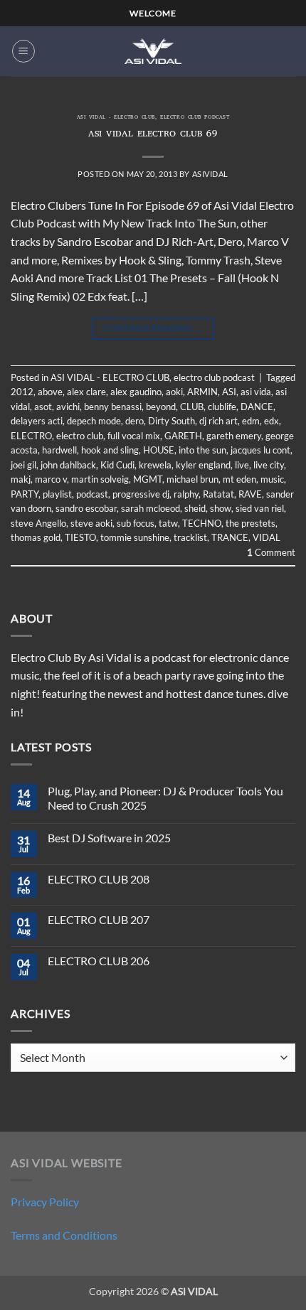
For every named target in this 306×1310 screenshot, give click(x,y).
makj (21, 479)
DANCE (257, 406)
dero (134, 420)
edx (271, 420)
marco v (51, 479)
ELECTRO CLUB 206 (98, 960)
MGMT (147, 479)
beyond (161, 406)
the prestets (250, 523)
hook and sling (110, 450)
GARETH (183, 435)
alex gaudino (136, 391)
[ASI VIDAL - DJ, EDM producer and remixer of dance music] (153, 50)
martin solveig (100, 479)
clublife (222, 406)
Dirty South (171, 420)
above (50, 391)
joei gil (23, 465)
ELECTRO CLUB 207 (98, 919)
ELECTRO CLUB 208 (98, 879)
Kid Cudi (117, 465)
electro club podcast (194, 118)
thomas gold (35, 537)
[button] (23, 51)
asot (43, 406)
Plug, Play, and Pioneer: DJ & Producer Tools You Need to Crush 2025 (165, 797)
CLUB (192, 406)
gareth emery (233, 435)
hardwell (59, 450)
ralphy (186, 494)
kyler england (203, 465)
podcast (92, 494)
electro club (79, 435)
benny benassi (113, 406)
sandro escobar (86, 508)
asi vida (256, 391)
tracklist (190, 537)
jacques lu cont (260, 450)
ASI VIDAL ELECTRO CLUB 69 (153, 135)
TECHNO (201, 523)
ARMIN (202, 391)
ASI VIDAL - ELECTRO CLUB (116, 118)
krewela (155, 465)
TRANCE (229, 537)
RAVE (250, 494)
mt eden (239, 479)
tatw (168, 523)
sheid (195, 508)
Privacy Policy (45, 1201)
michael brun (192, 479)
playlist (57, 494)
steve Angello (38, 523)
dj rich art (218, 420)
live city (268, 465)
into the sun (202, 450)
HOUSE (158, 450)
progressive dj (140, 494)
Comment (271, 552)
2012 (22, 391)
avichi (68, 406)
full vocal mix (133, 435)
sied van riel (260, 508)
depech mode (94, 420)
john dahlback (68, 465)
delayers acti (37, 420)
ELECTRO (31, 435)
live (242, 465)
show (220, 508)
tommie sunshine (134, 537)
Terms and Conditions (64, 1235)
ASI (229, 391)
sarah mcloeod (150, 508)
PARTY (24, 494)
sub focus (135, 523)
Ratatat (218, 494)
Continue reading (153, 328)
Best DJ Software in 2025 (109, 837)
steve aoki (91, 523)
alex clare (86, 391)
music (272, 479)
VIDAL (266, 537)
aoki (174, 391)
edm (251, 420)
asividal (210, 173)
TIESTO (80, 537)
